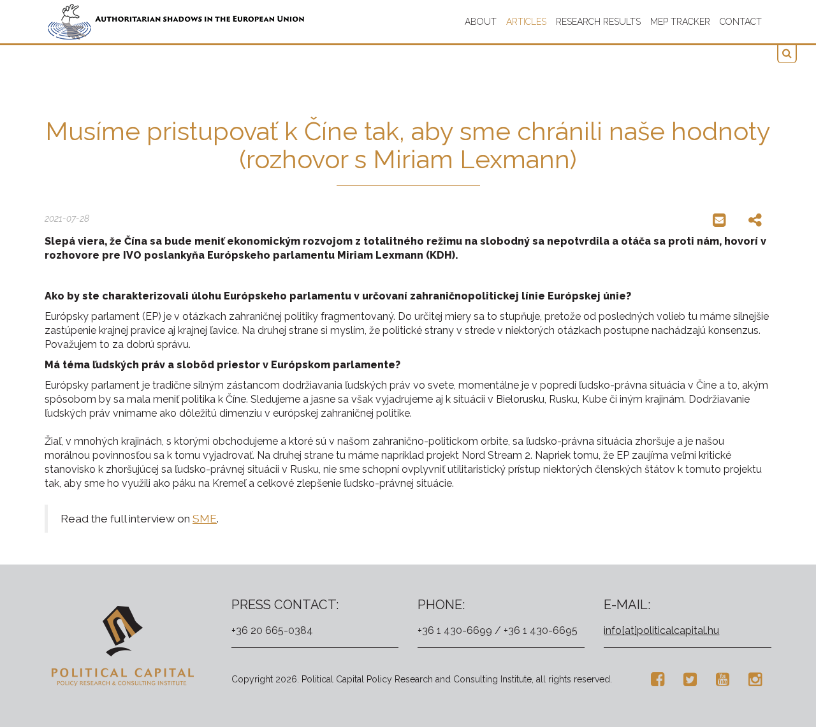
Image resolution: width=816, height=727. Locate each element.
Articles (526, 22)
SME (205, 518)
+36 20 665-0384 (272, 630)
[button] (787, 54)
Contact (741, 22)
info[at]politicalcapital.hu (661, 630)
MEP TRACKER (680, 22)
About (481, 22)
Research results (598, 22)
